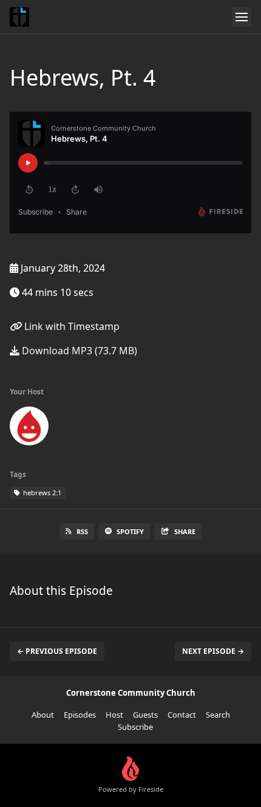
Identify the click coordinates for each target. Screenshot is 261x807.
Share (184, 531)
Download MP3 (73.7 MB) (78, 350)
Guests (145, 714)
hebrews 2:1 (41, 492)
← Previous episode (57, 651)
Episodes (80, 714)
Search (218, 714)
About (43, 714)
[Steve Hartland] (29, 428)
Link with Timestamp (71, 326)
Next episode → (213, 651)
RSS (82, 531)
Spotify (130, 531)
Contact (182, 714)
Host (114, 714)
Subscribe (135, 726)
